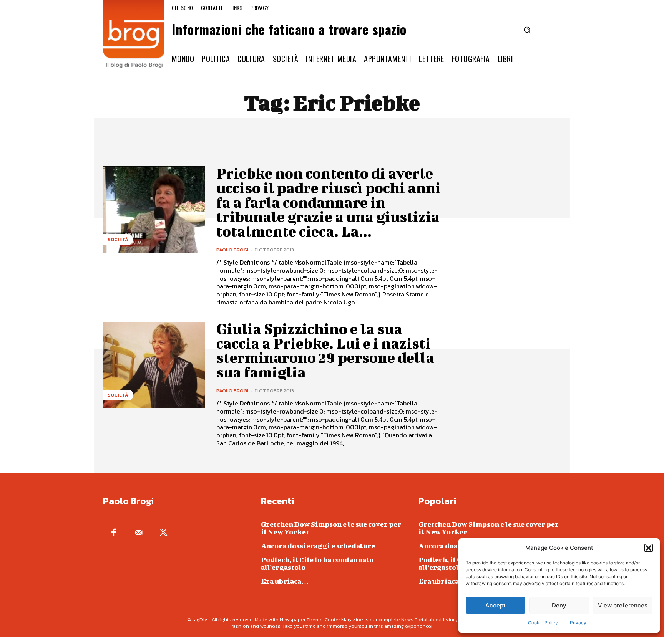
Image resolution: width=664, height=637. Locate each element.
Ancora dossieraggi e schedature (318, 546)
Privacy (578, 622)
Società (118, 239)
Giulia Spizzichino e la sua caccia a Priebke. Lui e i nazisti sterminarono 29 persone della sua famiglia (325, 350)
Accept (495, 605)
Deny (559, 605)
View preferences (622, 605)
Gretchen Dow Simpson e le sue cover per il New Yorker (331, 528)
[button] (648, 548)
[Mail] (138, 533)
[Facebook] (113, 533)
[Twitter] (163, 533)
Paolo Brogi (232, 249)
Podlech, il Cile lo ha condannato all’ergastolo (317, 563)
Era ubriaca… (285, 581)
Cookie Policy (543, 622)
